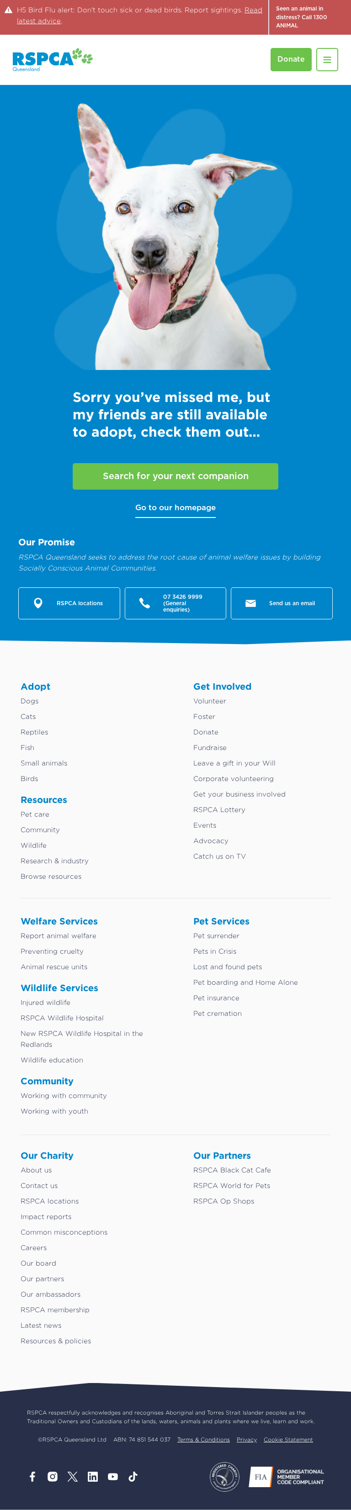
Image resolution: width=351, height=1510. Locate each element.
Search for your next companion (176, 476)
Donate (291, 59)
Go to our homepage (175, 508)
